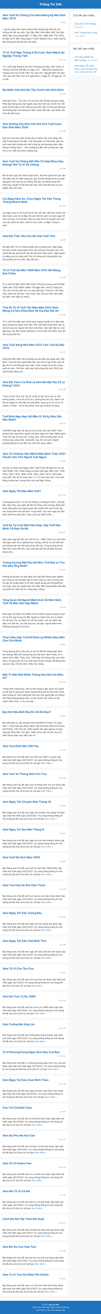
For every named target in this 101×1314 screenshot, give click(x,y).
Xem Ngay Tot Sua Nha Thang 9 (23, 829)
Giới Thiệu (40, 1310)
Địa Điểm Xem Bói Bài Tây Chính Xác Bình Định (33, 89)
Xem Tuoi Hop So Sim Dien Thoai (23, 885)
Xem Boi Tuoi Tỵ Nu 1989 (18, 996)
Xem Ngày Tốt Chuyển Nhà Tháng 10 (26, 801)
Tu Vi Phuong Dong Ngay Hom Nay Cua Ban (31, 1052)
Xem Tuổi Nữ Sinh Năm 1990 (21, 857)
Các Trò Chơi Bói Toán (17, 1107)
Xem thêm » (47, 763)
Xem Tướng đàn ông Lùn (18, 1024)
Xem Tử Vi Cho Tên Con (18, 968)
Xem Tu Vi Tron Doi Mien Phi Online (25, 1274)
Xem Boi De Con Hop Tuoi (19, 1246)
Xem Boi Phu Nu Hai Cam (18, 1135)
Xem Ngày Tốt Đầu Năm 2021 (21, 491)
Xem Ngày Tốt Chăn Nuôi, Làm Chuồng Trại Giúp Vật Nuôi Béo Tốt (86, 69)
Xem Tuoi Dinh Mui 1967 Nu (20, 746)
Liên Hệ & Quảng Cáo (56, 1310)
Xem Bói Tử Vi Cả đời (16, 1191)
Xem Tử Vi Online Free (17, 1163)
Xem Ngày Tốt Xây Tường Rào (22, 913)
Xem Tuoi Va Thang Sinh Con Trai (24, 774)
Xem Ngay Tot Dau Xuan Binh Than (25, 1080)
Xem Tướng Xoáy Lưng (86, 32)
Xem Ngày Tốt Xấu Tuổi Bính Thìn (24, 940)
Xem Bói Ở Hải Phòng (85, 24)
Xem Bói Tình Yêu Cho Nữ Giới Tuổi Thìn (28, 236)
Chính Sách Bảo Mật (40, 1307)
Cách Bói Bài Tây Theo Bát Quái (23, 1218)
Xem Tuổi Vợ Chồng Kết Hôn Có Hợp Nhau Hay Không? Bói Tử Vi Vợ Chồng (33, 163)
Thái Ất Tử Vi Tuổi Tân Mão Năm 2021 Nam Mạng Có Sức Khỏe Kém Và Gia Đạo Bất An (30, 309)
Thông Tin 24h (50, 4)
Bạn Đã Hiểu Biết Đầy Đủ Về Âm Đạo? (26, 712)
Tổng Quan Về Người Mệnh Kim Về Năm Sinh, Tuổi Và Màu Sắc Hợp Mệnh (32, 601)
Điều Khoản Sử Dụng (60, 1307)
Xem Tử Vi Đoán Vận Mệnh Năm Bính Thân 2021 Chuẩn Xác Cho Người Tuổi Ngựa (34, 455)
